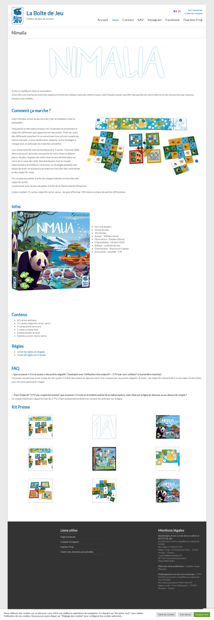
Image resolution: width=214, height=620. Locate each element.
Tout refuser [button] (185, 614)
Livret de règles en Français (31, 354)
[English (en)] (179, 10)
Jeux (115, 20)
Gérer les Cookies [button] (166, 614)
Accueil (102, 20)
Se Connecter (195, 10)
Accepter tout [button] (202, 614)
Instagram (155, 20)
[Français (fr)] (175, 10)
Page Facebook (67, 536)
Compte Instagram (69, 541)
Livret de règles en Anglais (31, 351)
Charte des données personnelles (77, 551)
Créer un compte (193, 13)
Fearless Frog (192, 20)
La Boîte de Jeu (44, 13)
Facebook (172, 20)
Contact (128, 20)
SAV (141, 20)
